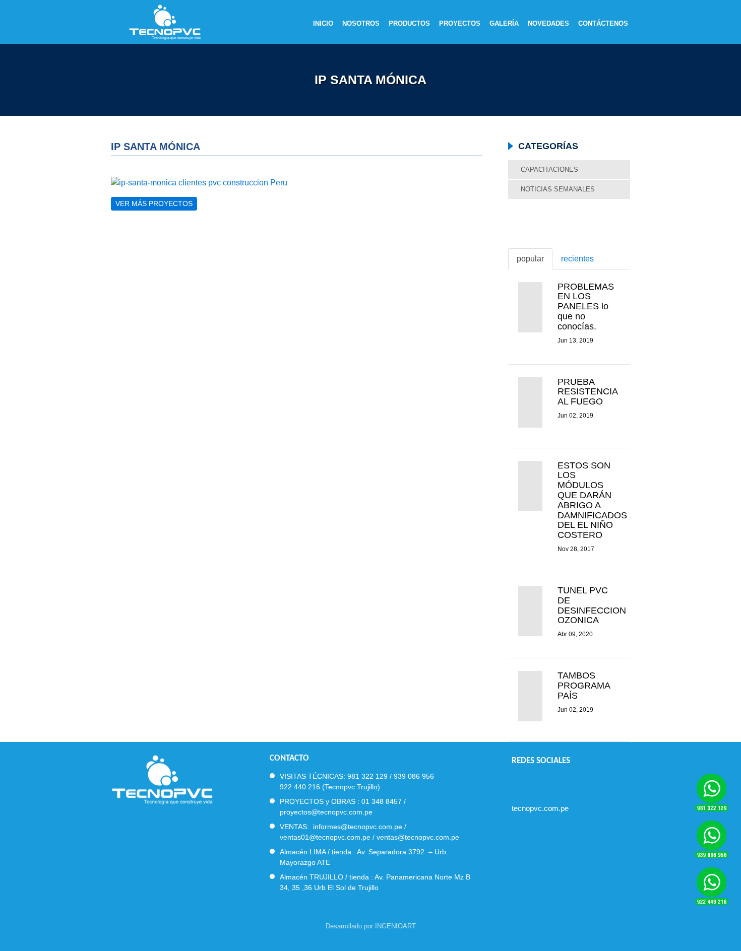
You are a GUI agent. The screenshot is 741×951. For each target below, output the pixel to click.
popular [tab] (530, 258)
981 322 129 (367, 776)
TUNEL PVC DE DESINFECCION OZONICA (592, 605)
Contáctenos (603, 23)
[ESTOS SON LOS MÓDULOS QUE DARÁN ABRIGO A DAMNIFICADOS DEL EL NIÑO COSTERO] (530, 486)
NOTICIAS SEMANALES (558, 189)
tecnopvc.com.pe (540, 808)
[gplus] (570, 782)
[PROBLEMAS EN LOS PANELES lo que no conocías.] (530, 307)
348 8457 (387, 801)
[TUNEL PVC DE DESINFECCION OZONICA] (530, 611)
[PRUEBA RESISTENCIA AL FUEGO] (530, 402)
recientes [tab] (577, 258)
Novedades (548, 23)
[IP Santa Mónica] (296, 182)
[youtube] (552, 782)
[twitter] (534, 782)
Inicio (323, 23)
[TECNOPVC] (162, 778)
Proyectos (459, 23)
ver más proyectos (154, 203)
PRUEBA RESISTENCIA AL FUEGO (588, 392)
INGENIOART (395, 926)
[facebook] (516, 782)
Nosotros (361, 23)
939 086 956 (414, 776)
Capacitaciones (549, 169)
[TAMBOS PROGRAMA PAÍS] (530, 696)
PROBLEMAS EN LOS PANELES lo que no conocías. (586, 306)
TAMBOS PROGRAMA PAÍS (584, 685)
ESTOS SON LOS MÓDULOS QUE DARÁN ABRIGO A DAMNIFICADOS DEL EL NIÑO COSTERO (592, 500)
